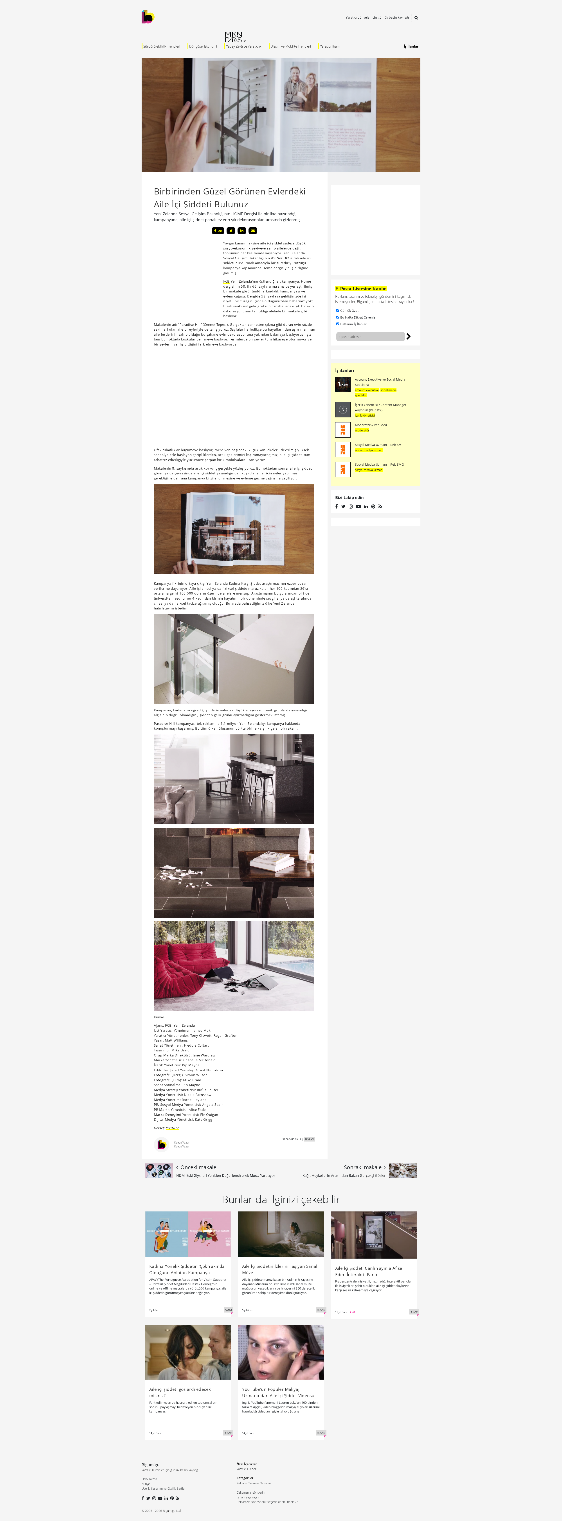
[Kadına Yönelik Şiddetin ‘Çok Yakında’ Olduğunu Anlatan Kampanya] (188, 1233)
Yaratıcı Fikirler (246, 1469)
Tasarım (254, 1483)
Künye (146, 1484)
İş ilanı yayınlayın (248, 1497)
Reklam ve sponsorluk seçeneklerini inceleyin (267, 1502)
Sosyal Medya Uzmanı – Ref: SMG (379, 464)
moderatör (362, 430)
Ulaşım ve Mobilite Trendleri (290, 46)
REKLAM (309, 1139)
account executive (367, 390)
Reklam (242, 1483)
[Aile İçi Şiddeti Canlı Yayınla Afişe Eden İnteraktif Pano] (374, 1234)
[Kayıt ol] (408, 336)
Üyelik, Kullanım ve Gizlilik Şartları (164, 1488)
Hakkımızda (149, 1479)
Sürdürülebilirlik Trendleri (161, 46)
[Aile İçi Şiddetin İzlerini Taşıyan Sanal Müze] (281, 1233)
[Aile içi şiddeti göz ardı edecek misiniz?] (188, 1352)
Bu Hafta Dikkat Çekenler (358, 317)
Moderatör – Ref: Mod (371, 425)
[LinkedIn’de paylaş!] (242, 230)
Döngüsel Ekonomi (203, 46)
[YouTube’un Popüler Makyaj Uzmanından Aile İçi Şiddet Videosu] (281, 1352)
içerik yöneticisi (365, 415)
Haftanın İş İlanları (353, 324)
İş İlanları (412, 46)
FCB (226, 281)
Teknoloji (266, 1483)
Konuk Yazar (181, 1142)
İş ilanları (344, 370)
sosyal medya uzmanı (369, 450)
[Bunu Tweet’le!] (231, 230)
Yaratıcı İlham (330, 46)
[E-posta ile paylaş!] (253, 230)
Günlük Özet (349, 310)
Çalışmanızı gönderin (251, 1492)
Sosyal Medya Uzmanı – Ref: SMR (379, 445)
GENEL (228, 1309)
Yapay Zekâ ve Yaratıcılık (243, 46)
